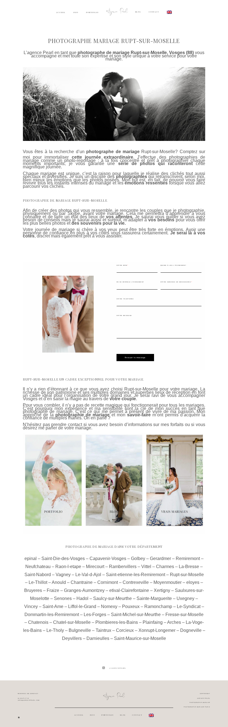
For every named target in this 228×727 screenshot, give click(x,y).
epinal (30, 558)
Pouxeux (131, 606)
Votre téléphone (125, 299)
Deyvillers (72, 638)
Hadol (82, 598)
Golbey (138, 558)
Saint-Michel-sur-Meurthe (136, 614)
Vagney (63, 574)
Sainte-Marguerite (154, 598)
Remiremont (188, 558)
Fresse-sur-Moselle (184, 614)
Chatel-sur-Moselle (72, 622)
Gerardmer (160, 558)
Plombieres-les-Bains (116, 622)
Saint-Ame (53, 606)
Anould (59, 582)
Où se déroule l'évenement (130, 282)
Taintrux (103, 630)
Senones (63, 598)
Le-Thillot (38, 582)
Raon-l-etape (68, 566)
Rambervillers (123, 566)
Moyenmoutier (167, 582)
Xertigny (162, 590)
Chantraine (82, 582)
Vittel (146, 566)
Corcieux (125, 630)
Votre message (124, 315)
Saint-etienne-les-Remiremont (135, 574)
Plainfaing (153, 622)
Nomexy (109, 606)
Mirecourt (95, 566)
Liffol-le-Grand (82, 606)
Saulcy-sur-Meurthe (112, 598)
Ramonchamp (158, 606)
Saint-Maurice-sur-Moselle (140, 638)
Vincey (31, 606)
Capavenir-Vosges (108, 558)
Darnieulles (97, 638)
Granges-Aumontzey (84, 590)
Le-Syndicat (188, 606)
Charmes (165, 566)
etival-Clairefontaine (129, 590)
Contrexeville (136, 582)
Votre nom (122, 265)
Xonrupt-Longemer (156, 630)
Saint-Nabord (37, 574)
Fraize (53, 590)
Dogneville (191, 630)
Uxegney (185, 598)
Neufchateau (38, 566)
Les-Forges (95, 614)
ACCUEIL (61, 12)
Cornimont (107, 582)
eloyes (192, 582)
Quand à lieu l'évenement (173, 265)
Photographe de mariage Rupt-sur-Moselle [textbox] (65, 200)
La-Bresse (189, 566)
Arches (174, 622)
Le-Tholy (55, 630)
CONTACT (154, 12)
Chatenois (38, 622)
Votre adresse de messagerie (175, 282)
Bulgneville (80, 630)
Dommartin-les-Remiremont (51, 614)
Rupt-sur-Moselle (158, 151)
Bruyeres (33, 590)
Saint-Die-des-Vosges (63, 558)
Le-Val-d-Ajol (88, 574)
